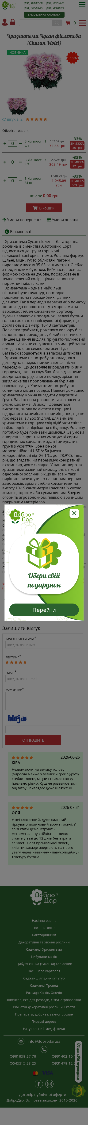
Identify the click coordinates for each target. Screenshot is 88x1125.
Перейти (44, 610)
